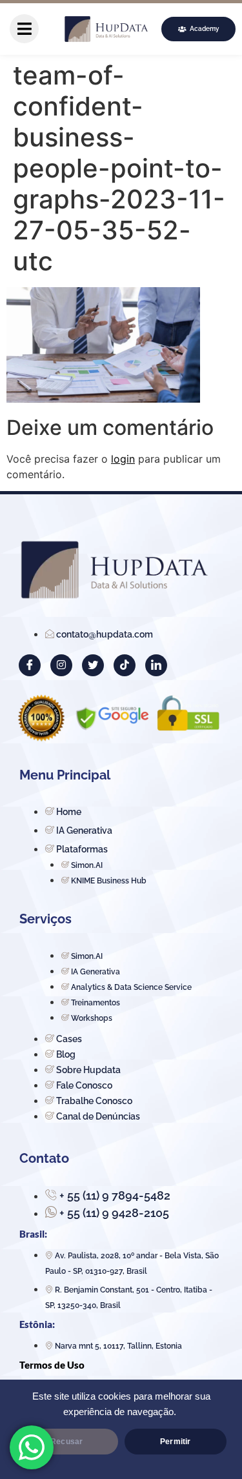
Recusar (66, 1441)
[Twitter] (93, 665)
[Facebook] (30, 665)
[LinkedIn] (156, 665)
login (123, 458)
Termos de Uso (52, 1365)
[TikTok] (125, 665)
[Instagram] (61, 665)
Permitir (175, 1441)
